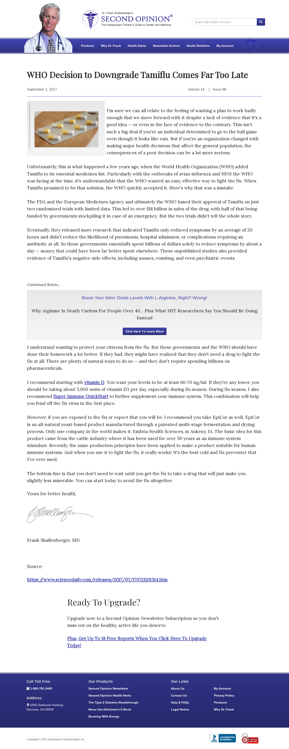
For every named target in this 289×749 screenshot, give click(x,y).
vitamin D (94, 382)
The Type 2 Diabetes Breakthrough (113, 702)
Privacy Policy (224, 695)
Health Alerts (137, 45)
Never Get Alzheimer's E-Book (109, 709)
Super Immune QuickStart (80, 396)
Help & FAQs (180, 702)
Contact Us (179, 695)
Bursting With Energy (103, 716)
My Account (225, 45)
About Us (177, 688)
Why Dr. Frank (111, 45)
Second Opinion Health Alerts (109, 695)
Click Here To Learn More (144, 331)
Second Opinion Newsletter (108, 688)
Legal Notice (180, 709)
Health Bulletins (198, 45)
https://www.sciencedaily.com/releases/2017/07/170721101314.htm (97, 579)
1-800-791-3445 (41, 688)
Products (87, 45)
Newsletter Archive (166, 45)
